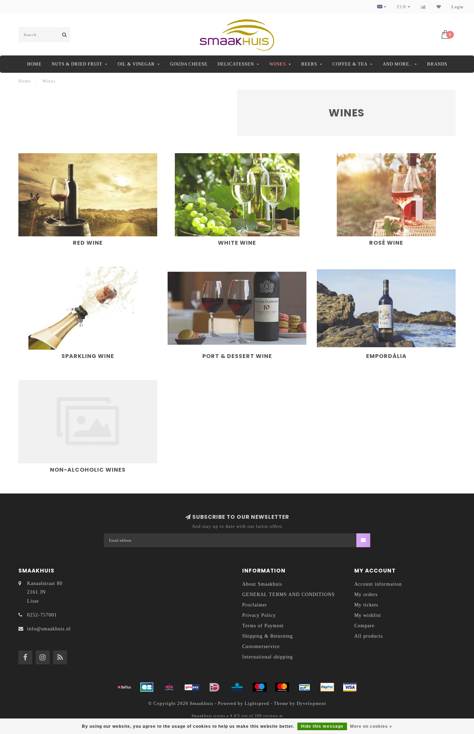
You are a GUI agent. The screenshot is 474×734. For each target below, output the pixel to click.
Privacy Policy (259, 615)
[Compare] (423, 7)
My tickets (366, 605)
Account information (378, 584)
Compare (364, 625)
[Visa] (349, 687)
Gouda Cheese (189, 64)
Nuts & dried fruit (77, 64)
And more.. (397, 64)
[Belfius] (124, 687)
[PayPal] (327, 687)
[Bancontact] (304, 687)
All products (368, 636)
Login (457, 7)
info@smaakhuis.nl (49, 628)
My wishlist (367, 615)
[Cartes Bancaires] (146, 687)
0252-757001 (42, 615)
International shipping (267, 656)
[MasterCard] (282, 687)
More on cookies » (371, 726)
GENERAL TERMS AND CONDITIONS (288, 594)
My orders (366, 594)
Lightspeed (257, 703)
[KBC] (237, 687)
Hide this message (322, 726)
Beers (309, 64)
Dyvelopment (311, 703)
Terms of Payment (263, 625)
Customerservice (261, 646)
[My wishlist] (439, 7)
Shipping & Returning (267, 636)
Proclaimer (254, 605)
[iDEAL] (214, 687)
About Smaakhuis (262, 584)
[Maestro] (259, 687)
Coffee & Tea (349, 64)
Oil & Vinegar (136, 64)
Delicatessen (236, 64)
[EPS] (169, 687)
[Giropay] (192, 687)
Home (34, 64)
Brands (437, 64)
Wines (277, 64)
